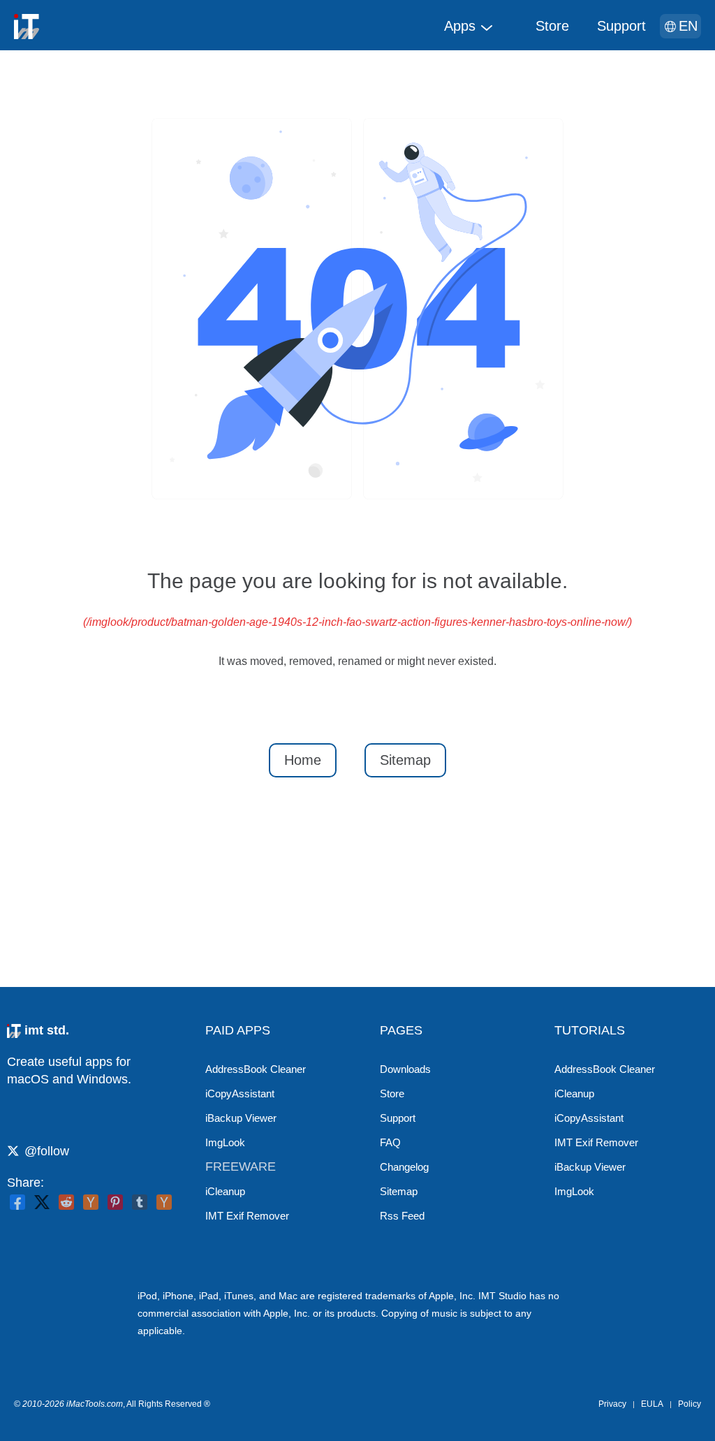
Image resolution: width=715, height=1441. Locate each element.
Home (302, 760)
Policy (689, 1404)
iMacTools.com (94, 1404)
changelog (404, 1167)
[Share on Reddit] (66, 1202)
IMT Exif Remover (247, 1216)
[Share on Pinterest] (115, 1202)
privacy (612, 1404)
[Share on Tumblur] (139, 1202)
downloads (405, 1069)
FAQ (390, 1142)
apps (460, 26)
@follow (46, 1151)
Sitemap (405, 760)
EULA (652, 1404)
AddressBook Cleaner (255, 1069)
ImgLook (225, 1142)
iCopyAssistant (239, 1093)
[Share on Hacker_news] (164, 1202)
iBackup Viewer (241, 1118)
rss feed (402, 1216)
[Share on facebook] (17, 1202)
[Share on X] (42, 1202)
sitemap (399, 1191)
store (552, 26)
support (621, 26)
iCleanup (225, 1191)
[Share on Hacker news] (90, 1202)
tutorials (589, 1030)
